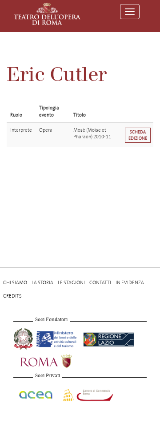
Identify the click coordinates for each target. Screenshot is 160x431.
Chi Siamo (15, 282)
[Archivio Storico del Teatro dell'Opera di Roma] (47, 14)
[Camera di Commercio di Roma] (87, 394)
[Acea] (36, 394)
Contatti (100, 282)
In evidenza (130, 282)
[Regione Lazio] (108, 338)
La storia (42, 282)
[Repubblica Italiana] (24, 338)
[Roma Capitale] (57, 360)
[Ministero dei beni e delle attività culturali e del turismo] (58, 338)
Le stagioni (71, 282)
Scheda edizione (137, 135)
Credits (12, 296)
